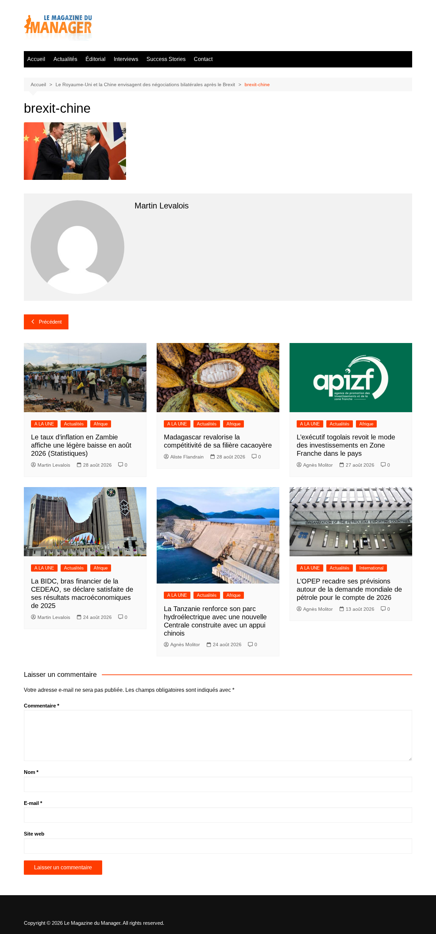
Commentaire (41, 706)
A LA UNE (44, 423)
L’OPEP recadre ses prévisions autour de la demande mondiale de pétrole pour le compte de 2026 (349, 589)
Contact (203, 59)
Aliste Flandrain (187, 457)
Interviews (126, 59)
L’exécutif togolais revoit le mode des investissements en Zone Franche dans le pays (346, 445)
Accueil (36, 59)
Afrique (101, 423)
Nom (31, 772)
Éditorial (95, 59)
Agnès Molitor (318, 465)
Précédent (50, 322)
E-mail (33, 803)
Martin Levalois (53, 465)
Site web (34, 834)
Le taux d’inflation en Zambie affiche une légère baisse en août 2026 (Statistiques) (81, 445)
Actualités (65, 59)
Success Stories (166, 59)
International (371, 568)
